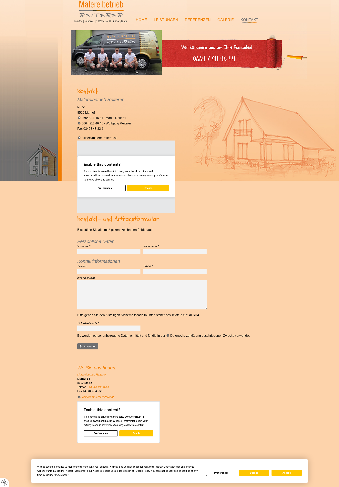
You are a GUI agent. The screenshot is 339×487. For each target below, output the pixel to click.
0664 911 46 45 (92, 123)
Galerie (225, 20)
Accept (286, 473)
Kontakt (249, 20)
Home (141, 20)
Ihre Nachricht (86, 277)
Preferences (221, 473)
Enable (148, 188)
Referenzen (198, 20)
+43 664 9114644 (98, 386)
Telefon (82, 266)
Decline (254, 473)
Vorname (83, 246)
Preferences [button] (61, 475)
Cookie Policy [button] (143, 471)
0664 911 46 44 (116, 52)
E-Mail (148, 266)
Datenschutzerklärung (185, 335)
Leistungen (166, 20)
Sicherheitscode (88, 323)
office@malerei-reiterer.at (99, 138)
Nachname (151, 246)
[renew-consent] (4, 482)
